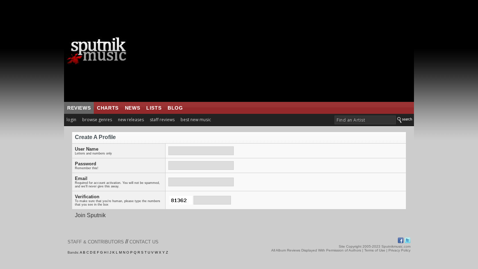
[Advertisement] (282, 51)
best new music (196, 120)
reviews (79, 108)
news (132, 108)
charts (108, 108)
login (71, 120)
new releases (131, 120)
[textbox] (365, 120)
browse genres (97, 120)
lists (153, 108)
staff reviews (162, 120)
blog (175, 108)
